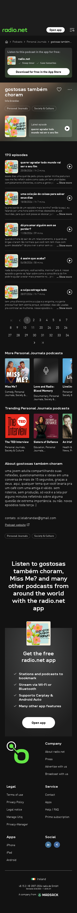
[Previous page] (19, 320)
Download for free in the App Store (38, 72)
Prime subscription (57, 817)
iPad (9, 852)
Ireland (41, 879)
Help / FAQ (52, 809)
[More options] (69, 89)
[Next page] (34, 342)
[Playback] (67, 128)
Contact (50, 794)
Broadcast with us (56, 774)
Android (11, 860)
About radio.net (55, 751)
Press (49, 759)
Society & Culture (44, 108)
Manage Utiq (15, 817)
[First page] (11, 320)
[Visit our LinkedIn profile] (48, 844)
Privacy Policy (15, 802)
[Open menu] (72, 29)
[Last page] (42, 342)
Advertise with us (56, 766)
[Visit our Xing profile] (57, 844)
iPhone (11, 845)
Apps (48, 802)
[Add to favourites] (59, 89)
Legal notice (14, 809)
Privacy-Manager (17, 824)
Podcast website (15, 525)
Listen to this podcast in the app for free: (33, 52)
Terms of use (15, 794)
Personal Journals (17, 108)
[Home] (6, 41)
